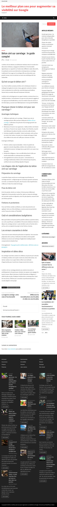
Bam (53, 504)
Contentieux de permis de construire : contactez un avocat (48, 215)
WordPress (48, 504)
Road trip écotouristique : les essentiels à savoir (48, 209)
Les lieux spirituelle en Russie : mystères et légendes (47, 205)
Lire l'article (45, 287)
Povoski (7, 60)
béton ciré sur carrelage (14, 287)
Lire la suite (5, 406)
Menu (5, 18)
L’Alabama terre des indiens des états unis (32, 429)
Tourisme (30, 425)
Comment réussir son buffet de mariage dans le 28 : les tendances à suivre (48, 165)
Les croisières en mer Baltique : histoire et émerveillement (47, 221)
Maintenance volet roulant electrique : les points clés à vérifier (48, 127)
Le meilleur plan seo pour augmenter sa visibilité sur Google (28, 8)
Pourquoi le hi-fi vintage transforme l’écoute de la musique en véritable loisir (48, 52)
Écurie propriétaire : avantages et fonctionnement (47, 81)
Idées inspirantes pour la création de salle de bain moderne (7, 332)
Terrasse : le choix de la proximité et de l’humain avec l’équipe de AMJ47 (48, 105)
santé (10, 470)
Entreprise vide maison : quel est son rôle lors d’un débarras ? (48, 134)
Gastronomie (23, 359)
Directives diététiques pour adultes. (32, 404)
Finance (4, 364)
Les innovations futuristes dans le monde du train (50, 405)
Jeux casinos (23, 367)
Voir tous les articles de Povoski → (11, 310)
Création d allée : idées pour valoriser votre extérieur (20, 331)
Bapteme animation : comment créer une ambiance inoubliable (47, 75)
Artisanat (4, 359)
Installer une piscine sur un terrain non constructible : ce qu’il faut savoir (48, 189)
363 (46, 332)
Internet (22, 364)
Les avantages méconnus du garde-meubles (32, 330)
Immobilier (23, 362)
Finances (4, 367)
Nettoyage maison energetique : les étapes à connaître (48, 153)
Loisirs (11, 373)
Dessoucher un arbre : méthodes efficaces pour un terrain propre (48, 146)
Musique (41, 364)
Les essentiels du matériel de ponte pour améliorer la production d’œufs (48, 140)
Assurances (4, 362)
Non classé (42, 367)
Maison (3, 50)
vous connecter (12, 349)
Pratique (30, 373)
